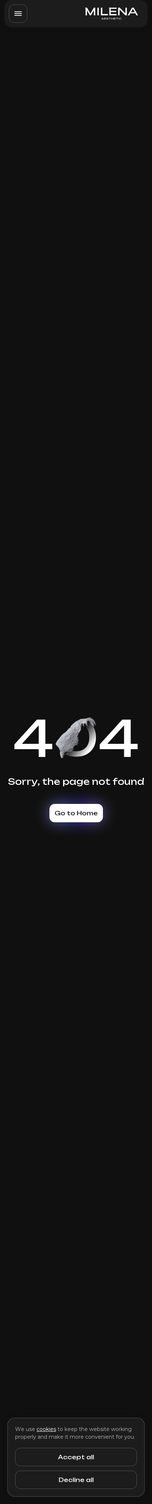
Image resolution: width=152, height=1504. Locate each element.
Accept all (76, 1457)
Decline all (76, 1479)
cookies (46, 1429)
